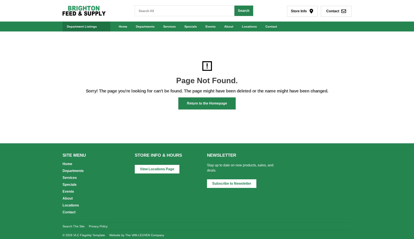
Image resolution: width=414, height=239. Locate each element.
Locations (249, 26)
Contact (271, 26)
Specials (190, 26)
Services (169, 26)
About (228, 26)
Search (243, 10)
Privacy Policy (98, 226)
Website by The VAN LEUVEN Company (136, 235)
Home (123, 26)
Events (210, 26)
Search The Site (74, 226)
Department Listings (82, 26)
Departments (145, 26)
